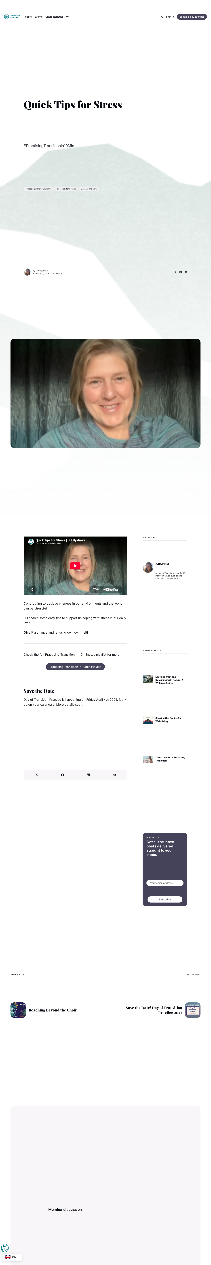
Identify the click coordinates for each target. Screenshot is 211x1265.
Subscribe (165, 899)
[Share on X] (174, 272)
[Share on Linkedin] (184, 272)
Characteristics (54, 16)
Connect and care (89, 189)
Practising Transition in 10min (39, 189)
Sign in (170, 16)
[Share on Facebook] (179, 272)
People (28, 16)
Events (38, 16)
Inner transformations (66, 189)
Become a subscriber (191, 16)
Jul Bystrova (42, 270)
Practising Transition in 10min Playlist (75, 667)
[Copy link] (114, 775)
